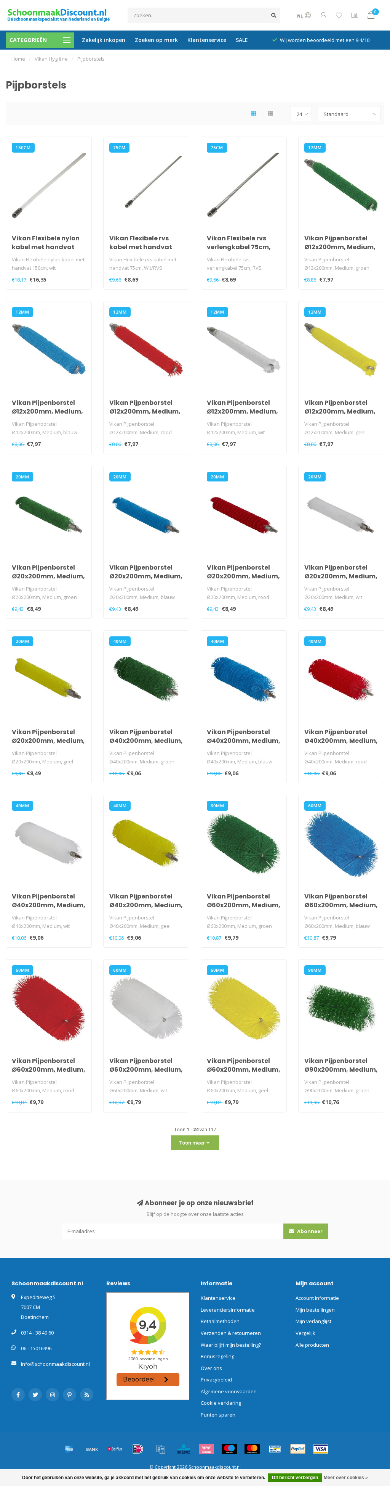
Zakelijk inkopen (103, 39)
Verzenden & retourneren (231, 1333)
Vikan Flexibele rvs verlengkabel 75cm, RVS (239, 247)
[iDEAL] (137, 1449)
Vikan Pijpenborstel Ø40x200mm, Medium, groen (146, 741)
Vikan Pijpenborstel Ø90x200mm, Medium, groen (341, 1069)
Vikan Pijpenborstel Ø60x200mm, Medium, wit (146, 1069)
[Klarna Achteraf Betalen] (206, 1449)
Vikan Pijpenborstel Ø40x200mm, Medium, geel (146, 905)
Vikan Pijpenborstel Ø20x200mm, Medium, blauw (145, 576)
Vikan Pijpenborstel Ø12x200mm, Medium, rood (145, 411)
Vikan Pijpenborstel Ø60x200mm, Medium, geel (243, 1069)
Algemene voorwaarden (229, 1391)
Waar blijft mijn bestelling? (231, 1344)
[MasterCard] (252, 1449)
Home (18, 58)
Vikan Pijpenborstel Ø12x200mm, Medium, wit (242, 411)
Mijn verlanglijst (313, 1321)
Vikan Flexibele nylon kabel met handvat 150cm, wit (46, 247)
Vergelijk (305, 1333)
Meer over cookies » (346, 1477)
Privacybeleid (216, 1379)
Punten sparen (218, 1414)
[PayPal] (297, 1449)
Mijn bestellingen (315, 1309)
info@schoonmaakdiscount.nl (55, 1363)
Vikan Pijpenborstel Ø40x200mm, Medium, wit (48, 905)
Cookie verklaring (221, 1402)
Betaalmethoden (220, 1321)
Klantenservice (206, 39)
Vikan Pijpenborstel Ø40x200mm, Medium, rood (341, 741)
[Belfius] (115, 1449)
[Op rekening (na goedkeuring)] (160, 1449)
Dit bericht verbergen (295, 1477)
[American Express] (69, 1449)
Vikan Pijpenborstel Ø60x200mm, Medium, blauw (341, 905)
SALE (242, 39)
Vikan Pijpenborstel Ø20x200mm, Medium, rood (243, 576)
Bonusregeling (217, 1356)
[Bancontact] (275, 1449)
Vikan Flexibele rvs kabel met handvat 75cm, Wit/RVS (140, 247)
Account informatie (317, 1297)
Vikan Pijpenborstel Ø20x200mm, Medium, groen (48, 576)
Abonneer (309, 1231)
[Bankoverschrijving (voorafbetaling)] (92, 1449)
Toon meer (192, 1142)
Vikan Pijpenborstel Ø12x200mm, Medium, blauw (47, 411)
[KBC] (183, 1449)
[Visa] (320, 1449)
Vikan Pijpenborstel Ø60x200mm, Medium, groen (243, 905)
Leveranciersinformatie (228, 1309)
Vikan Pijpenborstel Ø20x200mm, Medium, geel (48, 741)
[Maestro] (229, 1449)
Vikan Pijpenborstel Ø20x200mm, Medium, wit (340, 576)
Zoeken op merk (156, 39)
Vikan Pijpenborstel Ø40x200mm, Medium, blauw (243, 741)
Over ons (211, 1368)
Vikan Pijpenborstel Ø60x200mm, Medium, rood (48, 1069)
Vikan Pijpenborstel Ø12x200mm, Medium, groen (340, 247)
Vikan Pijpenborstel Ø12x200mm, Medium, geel (340, 411)
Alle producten (312, 1344)
